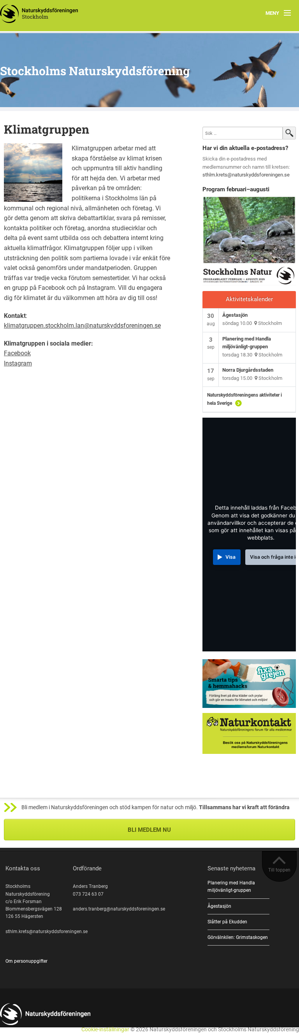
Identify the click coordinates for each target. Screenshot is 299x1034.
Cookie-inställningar (105, 1029)
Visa (230, 557)
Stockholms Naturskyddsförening (95, 70)
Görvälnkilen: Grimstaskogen (238, 937)
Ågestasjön (235, 315)
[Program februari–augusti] (249, 241)
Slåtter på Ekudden (227, 922)
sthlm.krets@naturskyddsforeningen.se (246, 175)
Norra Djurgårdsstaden (247, 370)
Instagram (18, 363)
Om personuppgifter (26, 961)
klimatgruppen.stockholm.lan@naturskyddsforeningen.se (82, 325)
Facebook (17, 353)
